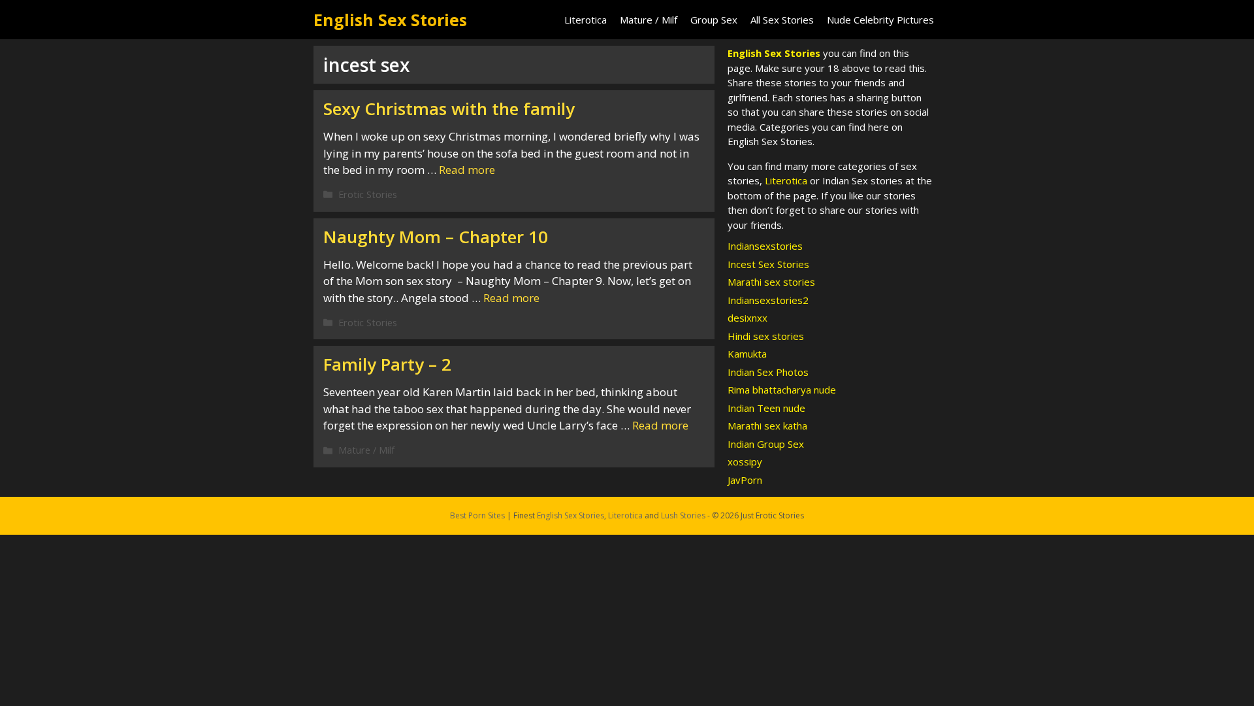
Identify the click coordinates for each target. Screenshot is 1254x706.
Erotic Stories (367, 194)
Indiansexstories (765, 245)
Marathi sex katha (767, 425)
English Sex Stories (390, 19)
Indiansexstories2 (768, 300)
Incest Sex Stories (768, 264)
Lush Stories (683, 515)
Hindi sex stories (766, 336)
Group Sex (713, 19)
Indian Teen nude (766, 407)
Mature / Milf (648, 19)
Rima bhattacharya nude (782, 389)
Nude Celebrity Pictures (880, 19)
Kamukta (747, 353)
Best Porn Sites (477, 515)
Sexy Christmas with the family (449, 108)
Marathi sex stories (771, 281)
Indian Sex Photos (768, 371)
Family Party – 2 (387, 364)
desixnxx (747, 317)
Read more (467, 169)
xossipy (745, 461)
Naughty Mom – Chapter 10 (435, 236)
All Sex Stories (782, 19)
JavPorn (745, 479)
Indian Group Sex (766, 443)
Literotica (585, 19)
